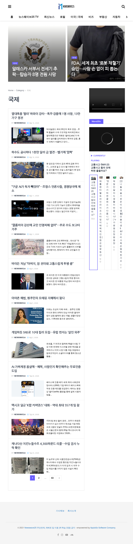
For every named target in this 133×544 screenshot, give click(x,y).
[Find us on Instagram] (62, 535)
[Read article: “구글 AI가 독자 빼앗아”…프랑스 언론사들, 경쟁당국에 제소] (28, 208)
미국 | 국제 (77, 17)
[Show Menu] (9, 6)
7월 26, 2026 (34, 376)
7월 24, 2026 (34, 453)
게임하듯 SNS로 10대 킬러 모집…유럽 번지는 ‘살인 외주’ (46, 332)
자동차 (116, 17)
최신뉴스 (49, 17)
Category (20, 90)
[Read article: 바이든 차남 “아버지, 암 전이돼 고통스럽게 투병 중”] (28, 281)
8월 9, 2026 (33, 268)
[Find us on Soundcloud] (71, 535)
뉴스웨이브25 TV (29, 17)
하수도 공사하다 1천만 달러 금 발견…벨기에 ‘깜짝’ (42, 152)
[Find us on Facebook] (58, 535)
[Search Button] (123, 6)
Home (10, 90)
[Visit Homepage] (66, 6)
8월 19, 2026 (78, 81)
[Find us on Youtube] (66, 535)
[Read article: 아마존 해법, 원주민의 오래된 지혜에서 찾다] (28, 316)
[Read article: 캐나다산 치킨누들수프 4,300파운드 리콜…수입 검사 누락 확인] (28, 465)
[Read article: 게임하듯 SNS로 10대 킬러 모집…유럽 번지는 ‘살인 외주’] (28, 350)
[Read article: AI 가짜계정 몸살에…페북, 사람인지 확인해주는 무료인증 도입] (28, 388)
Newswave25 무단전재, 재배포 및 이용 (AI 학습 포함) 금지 (49, 527)
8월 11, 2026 (34, 196)
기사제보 (60, 510)
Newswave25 (20, 123)
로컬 (62, 17)
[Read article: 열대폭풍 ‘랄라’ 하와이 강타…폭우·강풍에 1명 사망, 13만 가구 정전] (28, 135)
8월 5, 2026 (33, 303)
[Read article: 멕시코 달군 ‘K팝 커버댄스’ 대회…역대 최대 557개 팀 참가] (28, 427)
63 (52, 477)
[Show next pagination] (59, 478)
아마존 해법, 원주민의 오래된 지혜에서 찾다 (38, 298)
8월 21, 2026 (19, 81)
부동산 (103, 17)
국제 (15, 63)
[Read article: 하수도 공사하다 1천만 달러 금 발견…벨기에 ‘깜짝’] (28, 170)
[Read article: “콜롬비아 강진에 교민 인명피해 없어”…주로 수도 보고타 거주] (28, 247)
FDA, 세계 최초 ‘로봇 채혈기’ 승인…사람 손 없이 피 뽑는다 (96, 69)
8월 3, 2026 (33, 337)
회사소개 (72, 510)
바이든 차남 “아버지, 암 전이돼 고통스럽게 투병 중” (42, 263)
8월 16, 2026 (34, 123)
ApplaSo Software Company (102, 527)
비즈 (91, 17)
